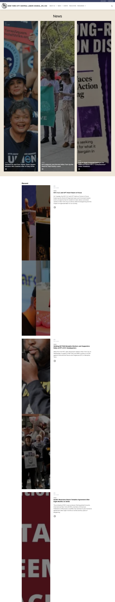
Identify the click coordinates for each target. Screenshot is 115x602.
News (59, 5)
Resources (80, 5)
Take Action (72, 5)
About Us (52, 5)
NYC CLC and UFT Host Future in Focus (68, 192)
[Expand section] (56, 5)
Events (66, 5)
